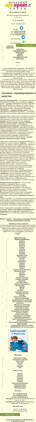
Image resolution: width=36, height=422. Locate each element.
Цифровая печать (20, 237)
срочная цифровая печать (19, 110)
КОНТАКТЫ (20, 59)
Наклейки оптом (22, 255)
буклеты (9, 122)
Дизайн (22, 288)
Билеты (22, 268)
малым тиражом (6, 130)
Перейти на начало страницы (18, 223)
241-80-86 (21, 31)
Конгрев (22, 295)
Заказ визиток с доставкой (22, 315)
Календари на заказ (22, 308)
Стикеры (22, 249)
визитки (30, 102)
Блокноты (22, 245)
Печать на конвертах (22, 239)
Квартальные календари (22, 304)
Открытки (22, 250)
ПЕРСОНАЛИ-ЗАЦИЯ (20, 53)
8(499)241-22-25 (21, 395)
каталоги (3, 122)
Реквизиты (20, 366)
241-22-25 (21, 33)
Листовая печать (22, 282)
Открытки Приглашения (22, 284)
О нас (20, 364)
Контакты (4, 214)
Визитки (22, 241)
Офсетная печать (20, 271)
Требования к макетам (20, 359)
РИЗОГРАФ (20, 49)
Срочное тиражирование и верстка (18, 220)
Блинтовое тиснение (22, 292)
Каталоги (22, 252)
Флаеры (22, 247)
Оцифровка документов (22, 317)
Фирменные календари (22, 306)
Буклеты (22, 244)
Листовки (22, 260)
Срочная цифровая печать (22, 269)
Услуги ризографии (20, 296)
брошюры (21, 122)
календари (29, 122)
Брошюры (22, 242)
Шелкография (20, 285)
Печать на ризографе (22, 298)
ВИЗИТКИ (10, 46)
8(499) (16, 31)
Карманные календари (22, 309)
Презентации (22, 257)
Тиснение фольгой (22, 293)
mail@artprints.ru (20, 34)
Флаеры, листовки (22, 277)
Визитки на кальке (22, 312)
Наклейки (22, 253)
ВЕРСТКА (20, 55)
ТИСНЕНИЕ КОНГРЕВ (20, 57)
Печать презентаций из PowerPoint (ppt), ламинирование (22, 322)
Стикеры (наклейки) (22, 279)
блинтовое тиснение (13, 138)
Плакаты (22, 263)
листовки (9, 103)
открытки (27, 121)
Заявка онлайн (28, 45)
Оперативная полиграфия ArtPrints (24, 219)
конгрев (23, 138)
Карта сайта (20, 361)
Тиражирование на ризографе (22, 300)
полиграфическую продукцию (10, 125)
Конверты (22, 266)
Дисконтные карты (20, 384)
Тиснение (20, 290)
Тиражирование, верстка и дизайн (22, 325)
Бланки (22, 258)
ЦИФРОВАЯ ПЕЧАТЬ (20, 51)
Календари (22, 280)
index (20, 367)
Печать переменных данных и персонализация (22, 319)
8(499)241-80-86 (21, 394)
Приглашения (22, 261)
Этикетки (22, 265)
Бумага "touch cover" (22, 314)
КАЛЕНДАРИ (10, 47)
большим (30, 129)
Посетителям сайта (20, 358)
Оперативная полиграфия (20, 311)
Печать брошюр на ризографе (22, 301)
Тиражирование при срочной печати (22, 327)
